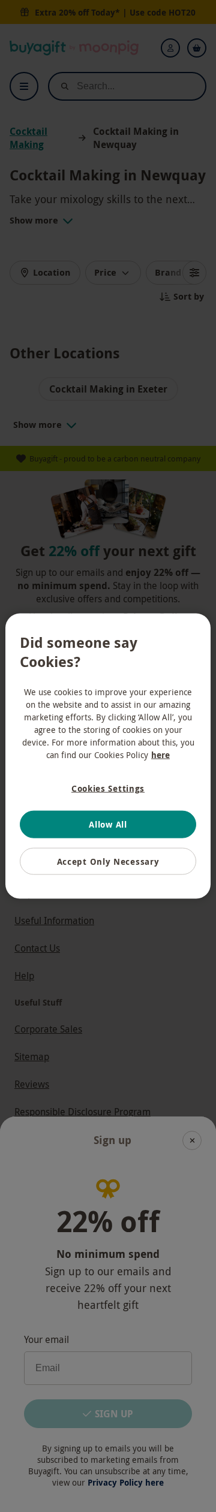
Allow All (108, 824)
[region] (108, 756)
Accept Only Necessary (108, 861)
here (160, 754)
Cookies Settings (108, 787)
